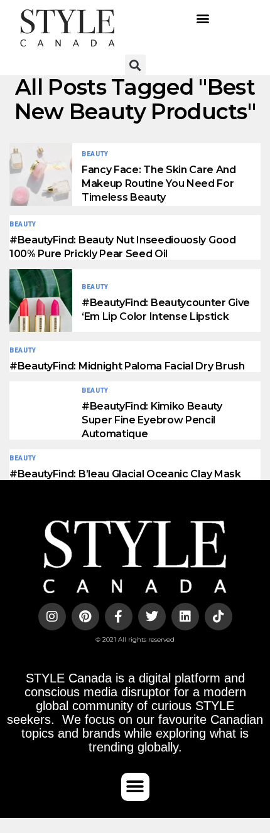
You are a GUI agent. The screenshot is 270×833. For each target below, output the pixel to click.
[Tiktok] (218, 616)
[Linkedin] (185, 616)
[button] (202, 18)
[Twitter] (152, 616)
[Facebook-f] (118, 616)
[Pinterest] (85, 616)
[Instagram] (52, 616)
